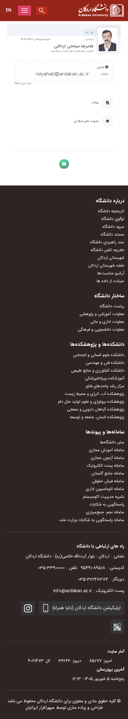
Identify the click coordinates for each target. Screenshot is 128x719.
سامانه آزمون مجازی (107, 458)
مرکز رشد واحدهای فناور (104, 386)
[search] (41, 11)
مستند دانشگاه (112, 234)
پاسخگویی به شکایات (106, 504)
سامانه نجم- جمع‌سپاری (105, 512)
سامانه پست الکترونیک (105, 465)
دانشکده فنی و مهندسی (105, 363)
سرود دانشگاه (113, 226)
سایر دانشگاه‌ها (112, 442)
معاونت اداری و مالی (107, 321)
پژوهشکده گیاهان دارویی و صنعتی (95, 409)
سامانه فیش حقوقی (108, 481)
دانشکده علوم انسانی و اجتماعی (98, 355)
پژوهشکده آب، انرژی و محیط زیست (94, 394)
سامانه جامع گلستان (107, 473)
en (8, 10)
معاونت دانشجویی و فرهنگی (101, 329)
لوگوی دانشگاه (112, 219)
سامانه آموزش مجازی (106, 450)
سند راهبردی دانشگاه (107, 242)
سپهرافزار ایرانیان (40, 708)
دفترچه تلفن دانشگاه (107, 250)
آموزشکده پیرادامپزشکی (104, 378)
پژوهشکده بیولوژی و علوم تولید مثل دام (91, 401)
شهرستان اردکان (111, 257)
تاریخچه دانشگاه (111, 211)
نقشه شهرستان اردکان (106, 265)
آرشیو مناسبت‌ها (110, 273)
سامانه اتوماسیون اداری (105, 489)
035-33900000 (51, 568)
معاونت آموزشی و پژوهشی (102, 314)
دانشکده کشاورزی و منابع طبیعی (97, 370)
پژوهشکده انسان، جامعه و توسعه (97, 417)
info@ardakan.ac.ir (72, 591)
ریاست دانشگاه (112, 306)
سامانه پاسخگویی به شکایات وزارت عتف (91, 520)
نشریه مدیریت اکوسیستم (103, 496)
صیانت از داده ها (110, 281)
